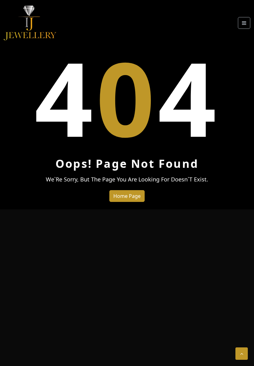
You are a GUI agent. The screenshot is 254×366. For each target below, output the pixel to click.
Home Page (127, 196)
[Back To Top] (241, 353)
